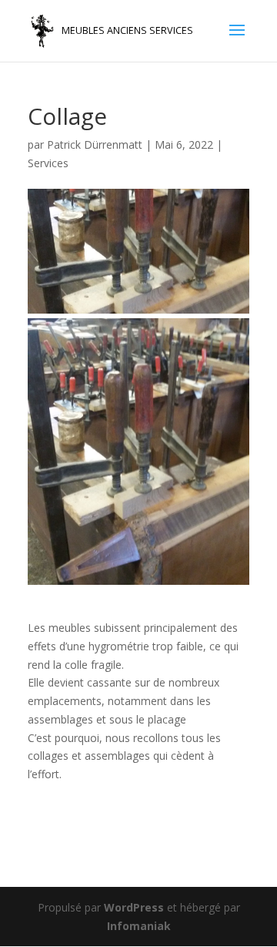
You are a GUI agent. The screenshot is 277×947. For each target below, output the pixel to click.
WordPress (134, 907)
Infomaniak (139, 925)
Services (48, 163)
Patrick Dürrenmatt (94, 144)
